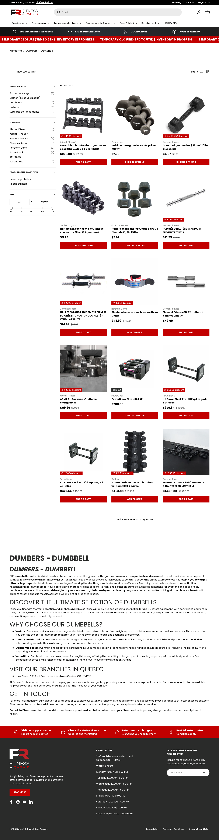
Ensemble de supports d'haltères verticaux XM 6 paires (132, 484)
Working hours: (105, 766)
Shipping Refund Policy (199, 829)
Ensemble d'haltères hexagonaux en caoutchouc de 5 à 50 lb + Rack (83, 147)
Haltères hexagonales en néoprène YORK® (133, 147)
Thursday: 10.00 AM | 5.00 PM (112, 789)
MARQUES (15, 122)
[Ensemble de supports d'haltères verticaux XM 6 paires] (134, 452)
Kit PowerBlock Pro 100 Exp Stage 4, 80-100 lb (185, 400)
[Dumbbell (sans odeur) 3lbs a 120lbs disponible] (186, 115)
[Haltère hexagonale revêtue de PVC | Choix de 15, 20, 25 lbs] (134, 198)
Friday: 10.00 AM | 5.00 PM (110, 795)
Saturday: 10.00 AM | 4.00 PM (112, 801)
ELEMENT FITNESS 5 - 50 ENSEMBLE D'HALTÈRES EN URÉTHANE (183, 484)
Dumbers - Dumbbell (39, 51)
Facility (189, 2)
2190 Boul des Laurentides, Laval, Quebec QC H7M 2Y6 (114, 758)
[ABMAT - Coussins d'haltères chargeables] (83, 368)
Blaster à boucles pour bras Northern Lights (134, 313)
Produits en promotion (24, 172)
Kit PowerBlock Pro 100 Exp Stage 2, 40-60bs (82, 484)
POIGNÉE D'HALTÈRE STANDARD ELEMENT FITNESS (182, 230)
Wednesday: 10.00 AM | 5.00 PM (114, 784)
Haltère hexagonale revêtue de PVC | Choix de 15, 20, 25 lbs (134, 230)
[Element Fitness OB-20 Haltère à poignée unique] (186, 281)
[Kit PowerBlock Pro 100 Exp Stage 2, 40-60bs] (83, 452)
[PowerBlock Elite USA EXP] (134, 368)
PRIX (12, 194)
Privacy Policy (152, 829)
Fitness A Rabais (23, 829)
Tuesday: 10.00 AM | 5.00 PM (112, 778)
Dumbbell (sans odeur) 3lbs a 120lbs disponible (185, 147)
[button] (207, 12)
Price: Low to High (26, 71)
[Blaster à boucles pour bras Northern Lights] (134, 281)
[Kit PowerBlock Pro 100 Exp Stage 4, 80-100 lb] (186, 368)
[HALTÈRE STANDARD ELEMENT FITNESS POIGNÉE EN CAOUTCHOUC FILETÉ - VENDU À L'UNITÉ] (83, 281)
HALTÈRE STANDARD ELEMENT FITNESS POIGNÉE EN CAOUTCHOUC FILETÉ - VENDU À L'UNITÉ (83, 315)
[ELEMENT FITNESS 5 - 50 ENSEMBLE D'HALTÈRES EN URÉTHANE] (186, 452)
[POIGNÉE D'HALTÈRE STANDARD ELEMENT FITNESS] (186, 198)
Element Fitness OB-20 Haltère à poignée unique (183, 313)
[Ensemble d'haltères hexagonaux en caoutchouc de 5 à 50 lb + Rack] (83, 115)
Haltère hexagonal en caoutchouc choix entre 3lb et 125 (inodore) (82, 230)
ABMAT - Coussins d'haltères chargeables (78, 400)
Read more (20, 792)
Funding (176, 2)
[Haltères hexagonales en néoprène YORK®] (134, 115)
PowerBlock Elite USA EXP (127, 399)
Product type (18, 86)
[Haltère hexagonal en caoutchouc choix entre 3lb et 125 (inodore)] (83, 198)
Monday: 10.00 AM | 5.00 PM (112, 772)
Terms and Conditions (173, 829)
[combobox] (118, 12)
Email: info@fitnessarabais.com (114, 813)
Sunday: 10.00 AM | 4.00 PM (111, 807)
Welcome (16, 51)
